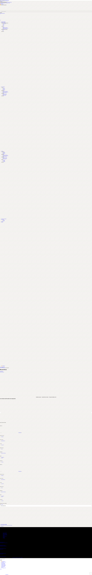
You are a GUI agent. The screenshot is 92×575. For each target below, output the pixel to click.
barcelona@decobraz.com (3, 553)
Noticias (4, 537)
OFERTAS (1, 1)
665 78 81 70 (1, 549)
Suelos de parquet (5, 534)
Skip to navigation (2, 0)
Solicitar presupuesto (2, 13)
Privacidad (16, 557)
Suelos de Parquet (3, 525)
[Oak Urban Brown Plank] (46, 523)
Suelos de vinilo (5, 533)
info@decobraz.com (2, 542)
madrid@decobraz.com (2, 545)
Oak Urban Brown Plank (3, 422)
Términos (21, 557)
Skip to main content (6, 0)
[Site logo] (5, 10)
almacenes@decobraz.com (3, 548)
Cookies (19, 557)
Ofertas (4, 535)
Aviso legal (13, 557)
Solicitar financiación (9, 2)
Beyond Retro (6, 525)
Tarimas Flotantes (10, 525)
